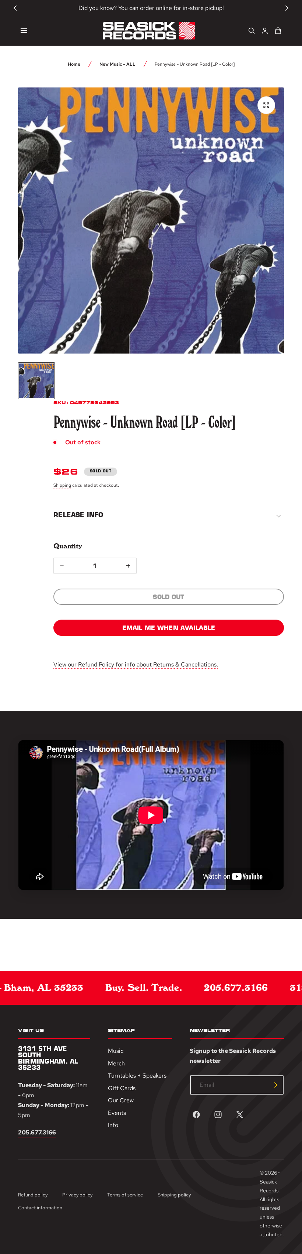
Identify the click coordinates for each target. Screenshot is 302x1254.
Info (113, 1125)
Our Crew (121, 1100)
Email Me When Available (168, 627)
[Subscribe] (276, 1085)
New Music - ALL (117, 64)
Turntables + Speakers (137, 1075)
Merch (116, 1063)
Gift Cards (122, 1088)
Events (117, 1113)
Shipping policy (174, 1195)
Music (115, 1051)
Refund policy (33, 1195)
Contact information (40, 1208)
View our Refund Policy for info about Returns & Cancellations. (135, 664)
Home (74, 64)
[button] (24, 31)
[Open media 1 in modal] (266, 105)
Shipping (62, 485)
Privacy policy (77, 1195)
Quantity (67, 546)
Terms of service (125, 1195)
